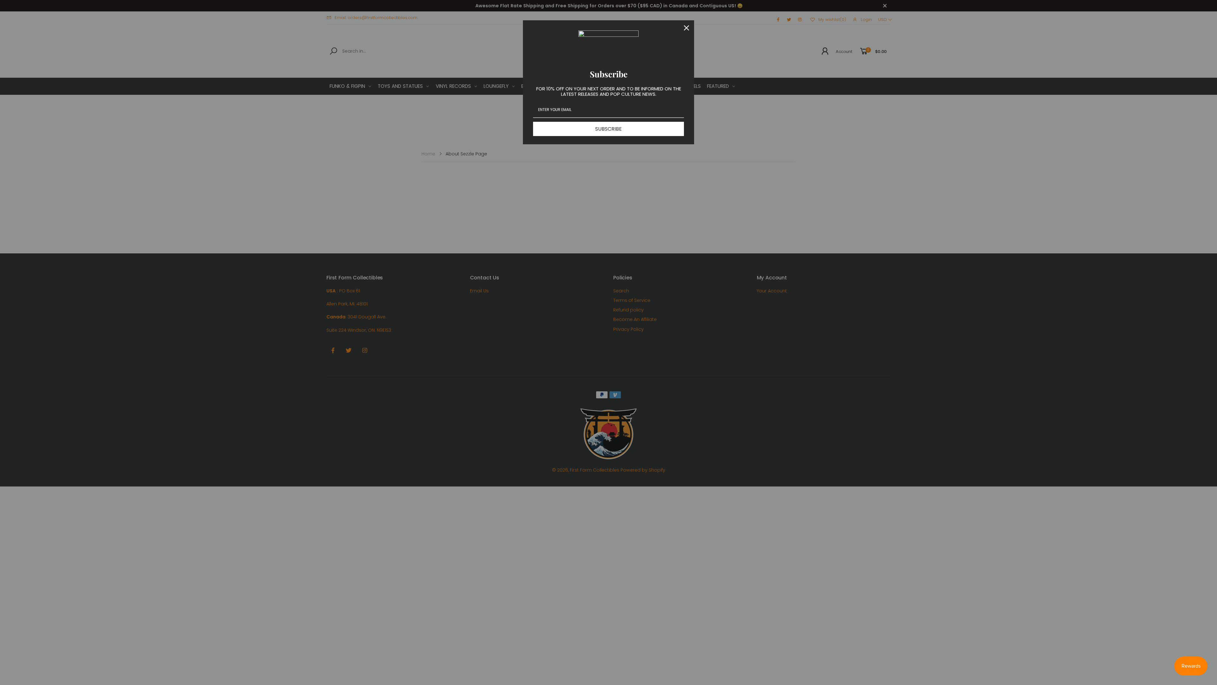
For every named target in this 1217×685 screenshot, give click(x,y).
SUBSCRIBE (608, 129)
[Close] (686, 28)
